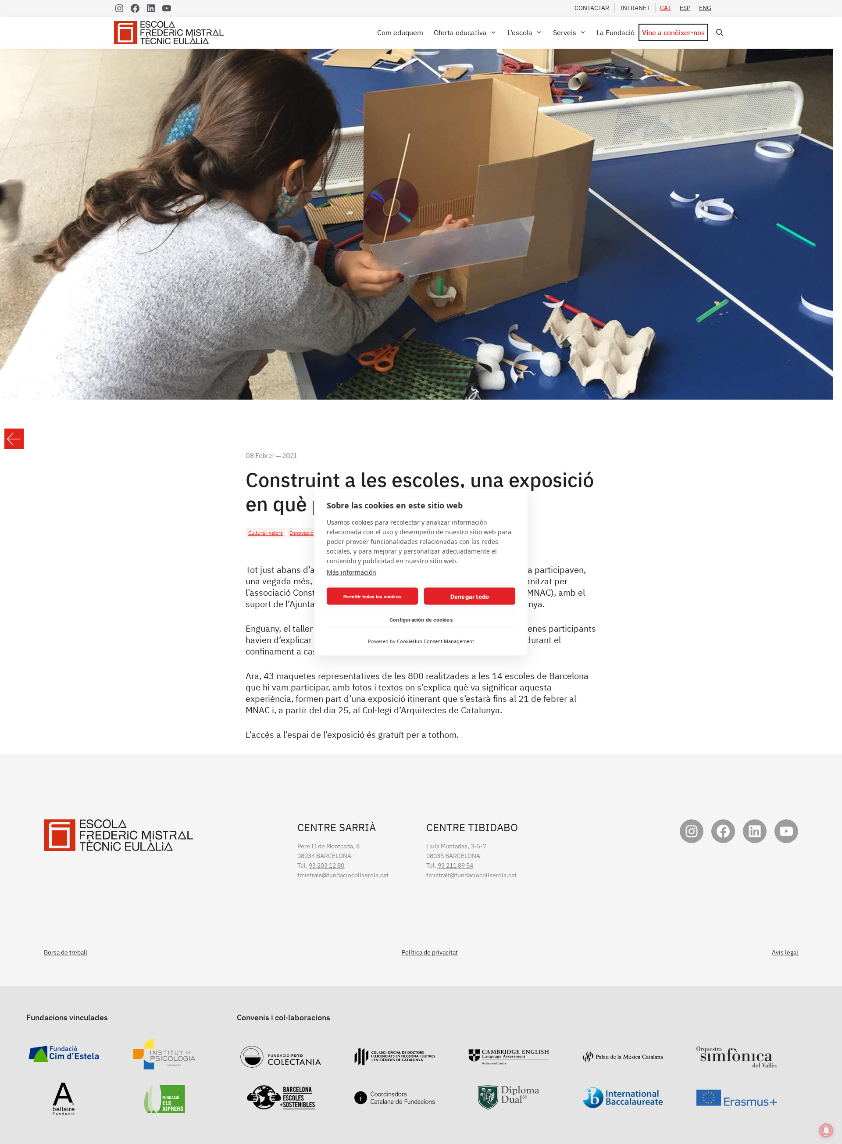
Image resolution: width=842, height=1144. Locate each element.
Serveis (564, 32)
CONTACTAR (591, 8)
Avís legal (785, 952)
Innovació (302, 532)
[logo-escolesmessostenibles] (280, 1105)
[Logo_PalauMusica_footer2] (622, 1058)
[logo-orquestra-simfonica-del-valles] (736, 1063)
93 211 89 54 (455, 865)
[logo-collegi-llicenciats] (394, 1060)
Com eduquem (400, 32)
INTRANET (635, 8)
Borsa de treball (65, 952)
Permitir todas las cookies (372, 596)
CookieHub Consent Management (435, 641)
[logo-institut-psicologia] (164, 1064)
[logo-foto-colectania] (280, 1063)
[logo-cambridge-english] (508, 1060)
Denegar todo (469, 596)
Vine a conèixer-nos (673, 32)
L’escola (519, 32)
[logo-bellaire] (64, 1110)
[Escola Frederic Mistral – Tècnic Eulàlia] (171, 33)
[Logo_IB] (622, 1103)
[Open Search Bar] (718, 33)
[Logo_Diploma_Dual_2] (508, 1105)
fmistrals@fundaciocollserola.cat (343, 875)
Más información (351, 572)
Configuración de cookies (421, 619)
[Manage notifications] (826, 1130)
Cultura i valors (265, 532)
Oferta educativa (460, 32)
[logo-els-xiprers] (165, 1108)
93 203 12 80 (326, 865)
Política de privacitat (430, 952)
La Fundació (615, 32)
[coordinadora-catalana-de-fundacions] (394, 1100)
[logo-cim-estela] (64, 1057)
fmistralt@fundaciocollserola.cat (471, 875)
